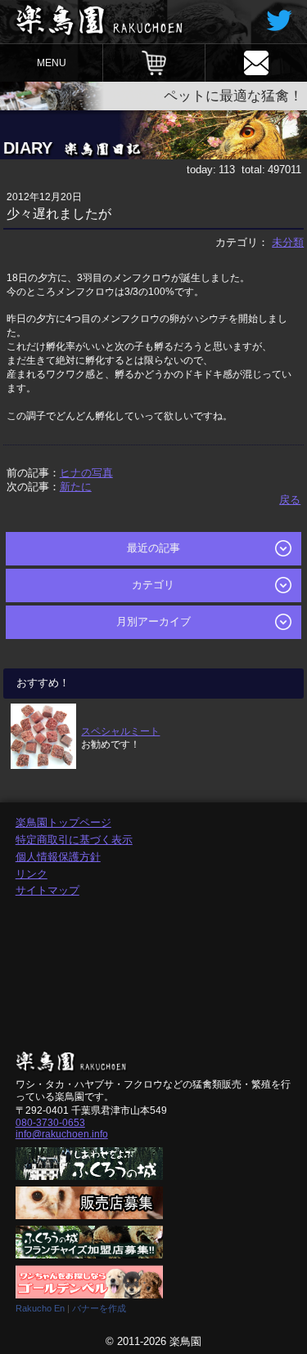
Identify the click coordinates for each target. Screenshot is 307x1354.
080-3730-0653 (50, 1122)
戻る (289, 500)
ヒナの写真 (86, 473)
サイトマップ (47, 890)
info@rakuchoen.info (62, 1134)
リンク (31, 874)
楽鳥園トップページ (63, 822)
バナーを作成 (99, 1308)
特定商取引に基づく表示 (74, 839)
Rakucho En (40, 1308)
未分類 (288, 242)
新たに (76, 486)
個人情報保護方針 (58, 857)
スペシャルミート (120, 731)
